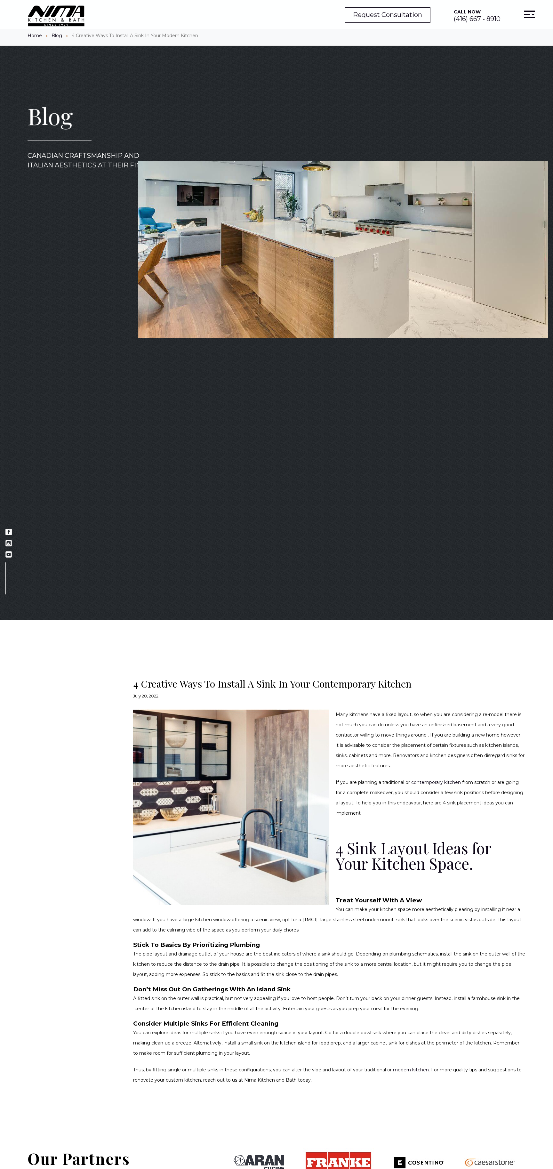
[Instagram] (8, 544)
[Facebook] (8, 533)
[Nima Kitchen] (56, 16)
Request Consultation (387, 15)
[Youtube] (8, 555)
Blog (57, 35)
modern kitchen (411, 1070)
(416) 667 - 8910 (477, 16)
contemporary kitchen (436, 782)
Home (35, 35)
